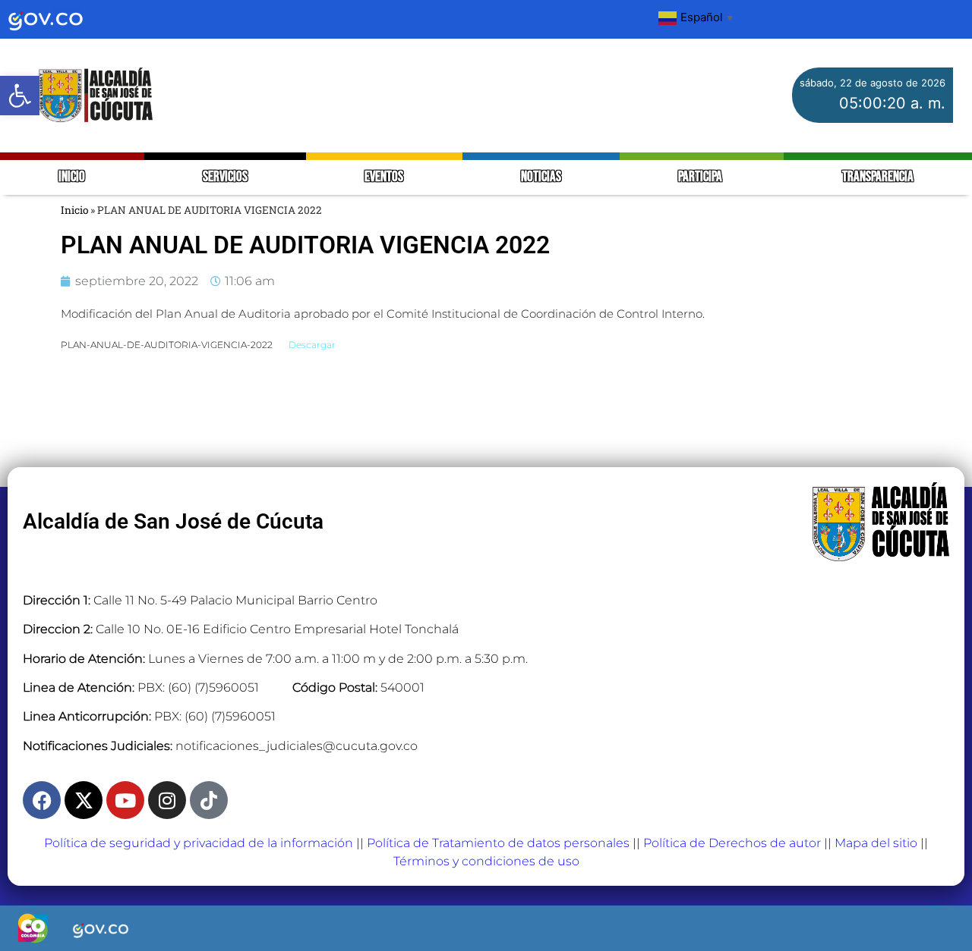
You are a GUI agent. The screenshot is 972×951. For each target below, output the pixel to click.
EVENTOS (383, 177)
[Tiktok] (209, 800)
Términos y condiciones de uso (486, 861)
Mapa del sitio (876, 843)
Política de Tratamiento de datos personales (498, 843)
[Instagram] (167, 800)
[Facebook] (42, 800)
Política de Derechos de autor (732, 843)
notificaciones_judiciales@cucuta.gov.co (296, 746)
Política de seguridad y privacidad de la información (198, 843)
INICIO (71, 177)
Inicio (74, 210)
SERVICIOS (225, 177)
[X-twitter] (84, 800)
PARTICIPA (701, 177)
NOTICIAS (541, 177)
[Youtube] (125, 800)
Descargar (312, 344)
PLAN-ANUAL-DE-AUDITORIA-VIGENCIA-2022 (167, 344)
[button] (19, 95)
